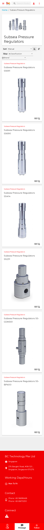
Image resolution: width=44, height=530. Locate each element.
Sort (5, 49)
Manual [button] (11, 49)
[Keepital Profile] (7, 516)
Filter (5, 54)
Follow (36, 528)
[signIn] (34, 3)
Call (7, 528)
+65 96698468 (21, 498)
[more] (39, 3)
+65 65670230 (21, 501)
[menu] (3, 3)
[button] (21, 54)
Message (22, 528)
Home (5, 10)
